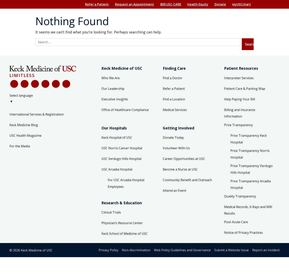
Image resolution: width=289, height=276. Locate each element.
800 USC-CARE (170, 4)
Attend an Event (174, 190)
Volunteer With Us (176, 148)
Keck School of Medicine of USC (124, 233)
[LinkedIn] (45, 84)
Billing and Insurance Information (239, 113)
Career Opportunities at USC (184, 159)
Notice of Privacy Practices (243, 232)
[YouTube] (35, 84)
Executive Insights (114, 99)
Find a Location (174, 99)
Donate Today (173, 137)
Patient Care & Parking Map (244, 88)
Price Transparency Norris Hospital (250, 154)
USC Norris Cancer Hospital (121, 148)
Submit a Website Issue (231, 250)
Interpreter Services (239, 78)
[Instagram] (56, 84)
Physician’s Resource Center (122, 223)
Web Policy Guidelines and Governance (182, 250)
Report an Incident (266, 250)
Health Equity (197, 4)
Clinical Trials (111, 212)
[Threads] (66, 84)
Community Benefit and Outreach (187, 180)
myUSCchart (241, 4)
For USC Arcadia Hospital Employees (126, 183)
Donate (220, 4)
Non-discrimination (136, 250)
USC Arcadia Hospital (116, 169)
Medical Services (175, 110)
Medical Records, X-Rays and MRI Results (248, 210)
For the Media (19, 146)
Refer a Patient (97, 4)
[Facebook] (14, 84)
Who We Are (110, 78)
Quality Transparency (240, 196)
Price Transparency (238, 125)
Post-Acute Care (236, 222)
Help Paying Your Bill (239, 99)
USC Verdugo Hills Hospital (121, 159)
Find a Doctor (172, 78)
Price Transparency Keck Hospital (248, 138)
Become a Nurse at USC (180, 169)
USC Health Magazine (25, 135)
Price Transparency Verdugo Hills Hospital (251, 169)
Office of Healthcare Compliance (125, 110)
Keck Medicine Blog (23, 125)
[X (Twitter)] (24, 84)
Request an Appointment (134, 4)
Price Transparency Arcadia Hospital (250, 184)
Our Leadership (112, 88)
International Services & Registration (36, 114)
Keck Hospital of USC (116, 137)
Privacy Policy (108, 250)
